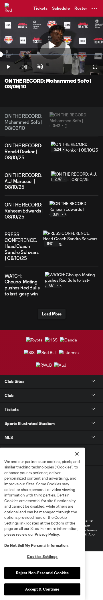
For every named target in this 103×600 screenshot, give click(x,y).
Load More (52, 313)
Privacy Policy (47, 534)
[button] (94, 8)
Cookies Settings (42, 556)
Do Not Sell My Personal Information (36, 545)
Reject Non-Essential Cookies (42, 573)
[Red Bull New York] (10, 8)
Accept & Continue (42, 589)
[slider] (51, 54)
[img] (24, 67)
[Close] (77, 454)
